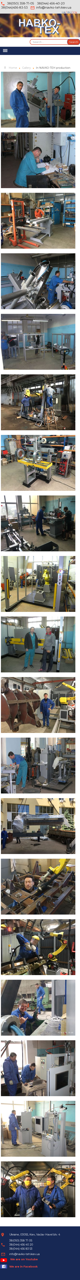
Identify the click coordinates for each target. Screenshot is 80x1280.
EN (75, 12)
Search (73, 41)
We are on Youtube (24, 1259)
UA (64, 12)
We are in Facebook (23, 1266)
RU (69, 12)
